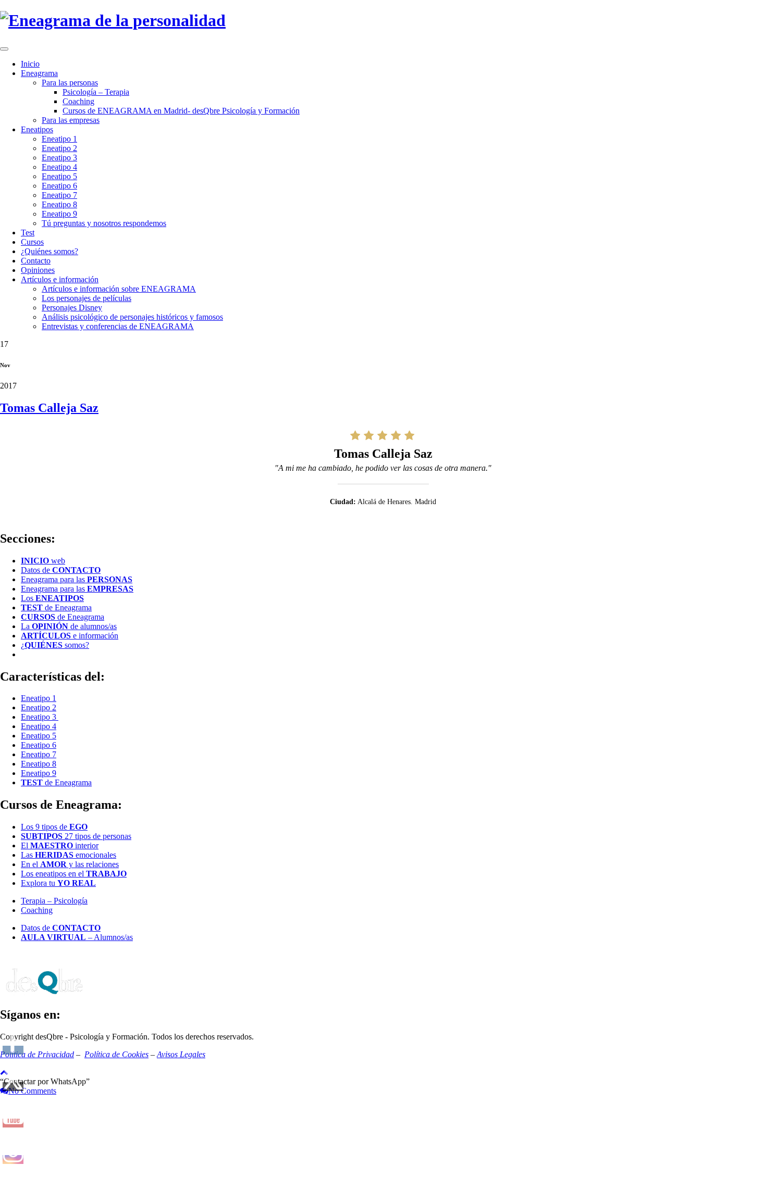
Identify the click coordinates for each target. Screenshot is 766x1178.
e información (69, 635)
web (43, 560)
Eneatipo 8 (59, 204)
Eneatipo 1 (59, 138)
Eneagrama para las (76, 579)
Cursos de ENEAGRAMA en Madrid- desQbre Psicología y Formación (181, 110)
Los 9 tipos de (54, 826)
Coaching (78, 101)
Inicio (30, 63)
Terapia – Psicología (54, 900)
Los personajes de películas (86, 298)
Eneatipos (37, 129)
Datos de (61, 570)
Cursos (32, 241)
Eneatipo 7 (59, 195)
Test (27, 232)
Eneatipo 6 (59, 185)
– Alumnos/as (77, 937)
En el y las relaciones (70, 864)
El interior (59, 845)
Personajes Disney (72, 307)
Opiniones (38, 270)
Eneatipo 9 (59, 213)
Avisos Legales (181, 1054)
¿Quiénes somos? (49, 251)
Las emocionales (68, 854)
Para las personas (70, 82)
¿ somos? (55, 645)
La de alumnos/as (69, 626)
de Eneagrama (56, 607)
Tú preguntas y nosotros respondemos (104, 223)
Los (52, 598)
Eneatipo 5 (59, 176)
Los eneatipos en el (74, 873)
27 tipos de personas (76, 836)
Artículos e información (59, 279)
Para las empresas (71, 120)
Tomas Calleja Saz (49, 408)
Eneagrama (39, 73)
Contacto (36, 260)
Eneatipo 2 (59, 148)
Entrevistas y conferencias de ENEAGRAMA (118, 326)
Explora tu (58, 883)
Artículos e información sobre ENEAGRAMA (119, 288)
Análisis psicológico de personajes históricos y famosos (132, 316)
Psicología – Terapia (96, 91)
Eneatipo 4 (59, 166)
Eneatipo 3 (59, 157)
